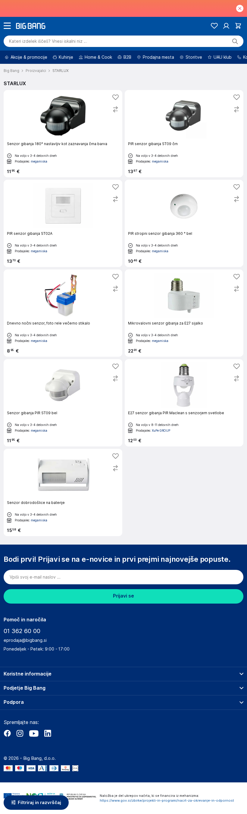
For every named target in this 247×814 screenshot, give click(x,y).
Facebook (7, 733)
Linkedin (47, 733)
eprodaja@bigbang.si (25, 640)
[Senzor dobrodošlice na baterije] (63, 492)
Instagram (19, 733)
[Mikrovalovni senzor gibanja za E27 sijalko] (184, 313)
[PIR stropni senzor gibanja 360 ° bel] (184, 223)
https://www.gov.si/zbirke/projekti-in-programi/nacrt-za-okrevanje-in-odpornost (167, 800)
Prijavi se (123, 596)
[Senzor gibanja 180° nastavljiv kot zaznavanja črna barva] (63, 133)
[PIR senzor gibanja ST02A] (63, 223)
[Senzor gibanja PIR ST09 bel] (63, 402)
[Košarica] (238, 25)
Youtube (34, 733)
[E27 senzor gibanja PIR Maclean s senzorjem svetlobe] (184, 402)
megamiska (39, 161)
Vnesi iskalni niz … (48, 41)
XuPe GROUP (161, 430)
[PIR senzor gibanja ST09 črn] (184, 133)
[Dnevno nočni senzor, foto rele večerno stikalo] (63, 313)
